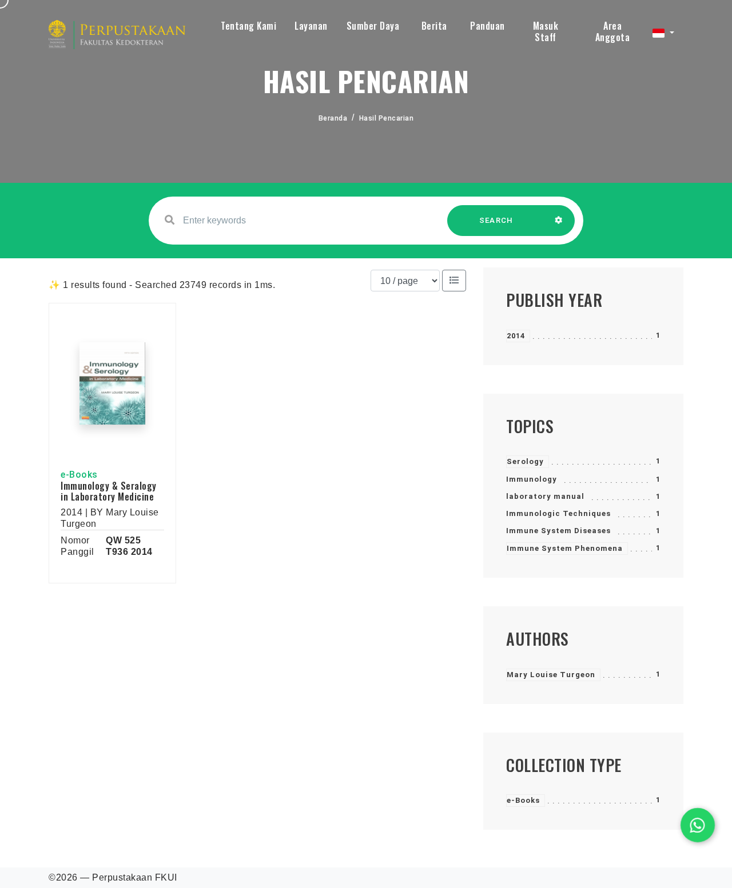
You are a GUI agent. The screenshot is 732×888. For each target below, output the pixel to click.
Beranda (333, 118)
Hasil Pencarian (386, 118)
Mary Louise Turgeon (551, 674)
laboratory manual (545, 496)
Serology (525, 461)
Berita (434, 26)
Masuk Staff (546, 31)
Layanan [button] (311, 26)
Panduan (487, 26)
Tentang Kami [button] (248, 26)
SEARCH (496, 220)
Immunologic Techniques (558, 513)
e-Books (523, 800)
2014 (516, 335)
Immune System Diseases (558, 530)
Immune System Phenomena (565, 548)
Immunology (531, 479)
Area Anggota (612, 31)
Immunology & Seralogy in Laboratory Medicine (109, 491)
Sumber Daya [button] (373, 26)
